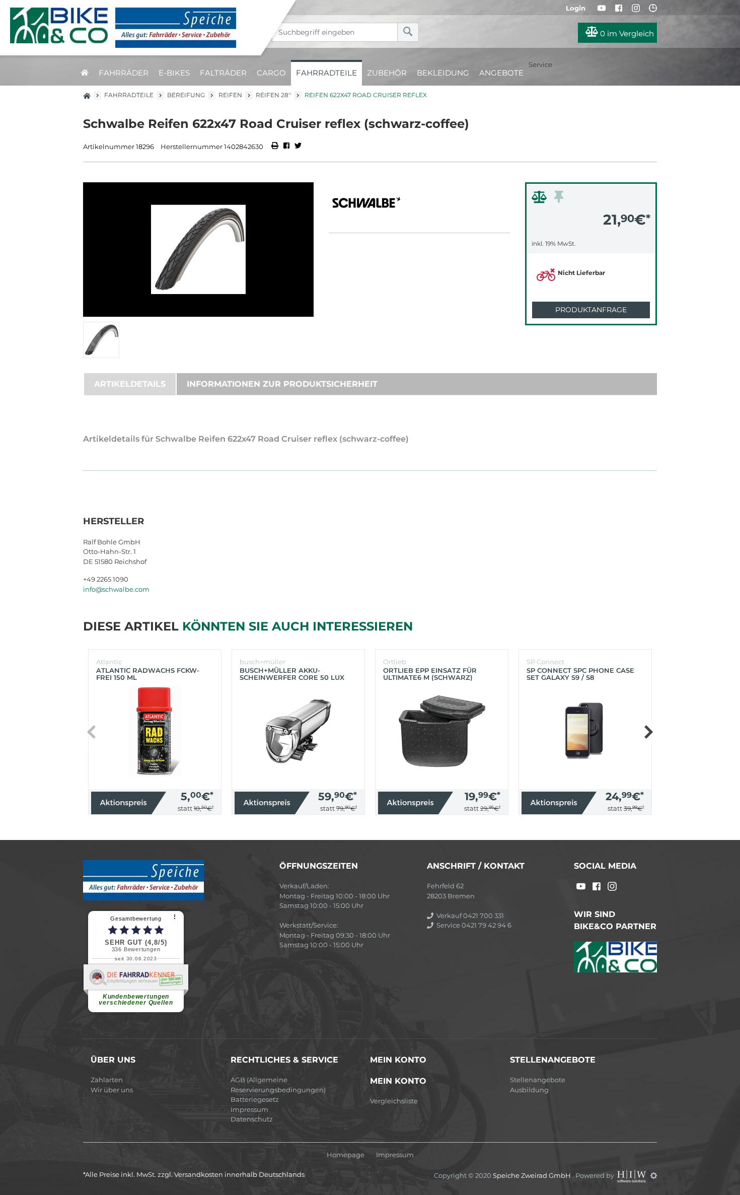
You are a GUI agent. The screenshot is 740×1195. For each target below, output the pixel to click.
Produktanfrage (591, 309)
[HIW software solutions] (632, 1175)
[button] (648, 732)
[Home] (138, 28)
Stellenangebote (537, 1080)
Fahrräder (124, 73)
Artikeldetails (130, 384)
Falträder (223, 73)
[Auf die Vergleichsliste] (541, 199)
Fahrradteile (326, 73)
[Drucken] (275, 147)
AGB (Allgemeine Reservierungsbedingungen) (278, 1085)
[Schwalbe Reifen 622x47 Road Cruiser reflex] (198, 249)
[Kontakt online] (653, 8)
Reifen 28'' (273, 95)
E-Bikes (174, 73)
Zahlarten (107, 1080)
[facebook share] (286, 147)
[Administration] (653, 1175)
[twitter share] (298, 147)
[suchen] (408, 32)
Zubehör (387, 73)
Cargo (271, 73)
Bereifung (186, 95)
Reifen (230, 95)
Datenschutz (252, 1119)
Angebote (501, 73)
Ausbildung (529, 1090)
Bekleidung (443, 73)
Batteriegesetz (255, 1099)
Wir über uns (112, 1090)
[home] (85, 73)
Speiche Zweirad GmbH (532, 1175)
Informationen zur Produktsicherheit (282, 384)
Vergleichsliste (394, 1101)
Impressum (249, 1109)
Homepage (345, 1155)
